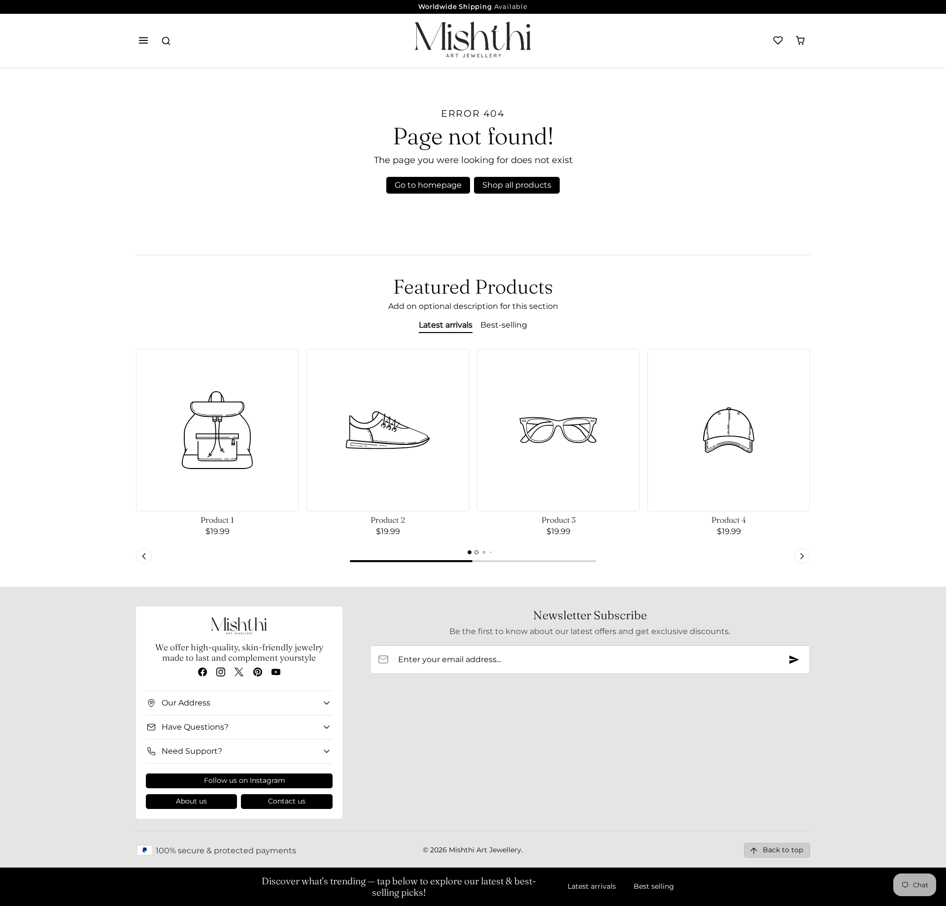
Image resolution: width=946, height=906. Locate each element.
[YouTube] (276, 672)
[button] (143, 40)
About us (191, 801)
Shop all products (516, 185)
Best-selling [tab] (503, 325)
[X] (239, 672)
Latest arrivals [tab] (446, 325)
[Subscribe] (794, 659)
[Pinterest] (257, 672)
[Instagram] (221, 672)
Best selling (654, 886)
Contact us (286, 801)
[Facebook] (202, 672)
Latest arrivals (592, 886)
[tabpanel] (473, 458)
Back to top (783, 849)
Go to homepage (428, 185)
